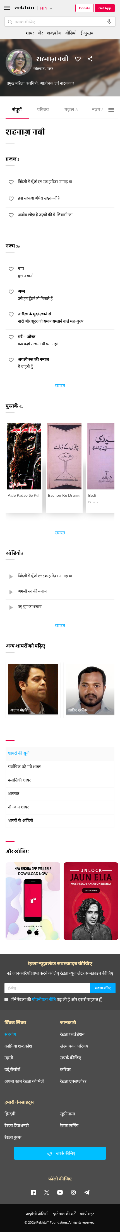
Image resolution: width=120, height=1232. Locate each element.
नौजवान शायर (18, 807)
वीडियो (70, 32)
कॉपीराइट (87, 1213)
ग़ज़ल (71, 110)
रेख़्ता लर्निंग (69, 1125)
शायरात (13, 794)
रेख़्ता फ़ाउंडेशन (72, 1034)
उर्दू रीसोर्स (12, 1069)
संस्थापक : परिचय (74, 1046)
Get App (105, 8)
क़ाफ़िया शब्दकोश (18, 1046)
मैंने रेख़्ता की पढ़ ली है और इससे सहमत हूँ (56, 999)
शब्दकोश (54, 32)
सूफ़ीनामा (67, 1113)
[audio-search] (109, 21)
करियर (65, 1069)
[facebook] (33, 1192)
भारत (50, 69)
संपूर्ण (16, 110)
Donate (84, 8)
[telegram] (86, 1192)
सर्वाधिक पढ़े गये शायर (24, 767)
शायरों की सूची (19, 753)
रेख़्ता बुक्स (12, 1137)
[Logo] (24, 8)
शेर (40, 32)
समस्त (60, 386)
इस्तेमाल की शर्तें (64, 1213)
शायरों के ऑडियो (20, 821)
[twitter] (46, 1192)
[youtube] (60, 1192)
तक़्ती (8, 1057)
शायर (30, 32)
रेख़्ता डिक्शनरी (16, 1125)
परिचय (43, 110)
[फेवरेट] (78, 59)
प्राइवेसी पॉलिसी (37, 1213)
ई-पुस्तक (87, 32)
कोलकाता (39, 69)
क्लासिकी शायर (19, 780)
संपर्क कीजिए (70, 1057)
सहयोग (10, 1034)
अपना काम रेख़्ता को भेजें (24, 1081)
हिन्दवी (9, 1113)
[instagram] (73, 1192)
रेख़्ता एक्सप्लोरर (73, 1081)
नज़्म (99, 110)
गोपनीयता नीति (44, 999)
